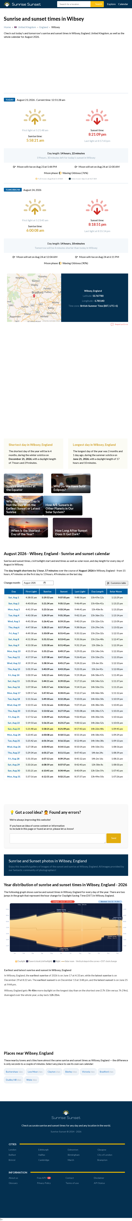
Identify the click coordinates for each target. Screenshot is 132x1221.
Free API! (43, 1177)
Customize (118, 583)
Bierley (71, 1071)
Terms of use (72, 1183)
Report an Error (121, 324)
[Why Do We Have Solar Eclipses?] (70, 494)
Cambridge (43, 1160)
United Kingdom (27, 27)
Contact (70, 1177)
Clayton (54, 1071)
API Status (99, 1183)
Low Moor (35, 1071)
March (71, 1160)
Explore (111, 3)
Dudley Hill (13, 1079)
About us (13, 1177)
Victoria (88, 1071)
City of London (104, 1154)
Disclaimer (99, 1177)
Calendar (123, 3)
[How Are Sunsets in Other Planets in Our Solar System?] (62, 516)
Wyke (31, 1079)
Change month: (12, 582)
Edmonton (73, 1149)
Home (7, 27)
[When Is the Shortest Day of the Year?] (28, 538)
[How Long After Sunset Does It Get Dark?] (72, 538)
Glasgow (101, 1149)
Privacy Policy (44, 1183)
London (12, 1149)
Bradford (106, 1071)
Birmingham (74, 1154)
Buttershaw (14, 1071)
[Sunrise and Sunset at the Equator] (23, 494)
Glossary (13, 1183)
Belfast (12, 1154)
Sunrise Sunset (66, 1117)
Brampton (102, 1160)
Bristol (12, 1160)
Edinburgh (43, 1149)
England (43, 27)
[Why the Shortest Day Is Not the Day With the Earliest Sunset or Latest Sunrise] (23, 516)
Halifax (41, 1154)
